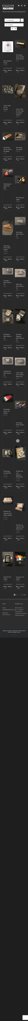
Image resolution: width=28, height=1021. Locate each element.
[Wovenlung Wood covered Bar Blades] (7, 136)
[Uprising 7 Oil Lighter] (20, 559)
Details (10, 70)
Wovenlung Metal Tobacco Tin (20, 234)
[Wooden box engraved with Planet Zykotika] (7, 500)
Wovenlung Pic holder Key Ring (8, 186)
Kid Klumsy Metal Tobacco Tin (7, 336)
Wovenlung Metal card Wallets (7, 411)
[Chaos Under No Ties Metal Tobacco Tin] (20, 361)
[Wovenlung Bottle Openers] (20, 404)
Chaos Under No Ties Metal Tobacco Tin (20, 374)
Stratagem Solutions (16, 632)
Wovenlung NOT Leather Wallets (7, 247)
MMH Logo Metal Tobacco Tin (20, 286)
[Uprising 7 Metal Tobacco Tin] (7, 271)
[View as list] (15, 28)
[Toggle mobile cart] (18, 5)
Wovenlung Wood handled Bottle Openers (20, 57)
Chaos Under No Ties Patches (7, 107)
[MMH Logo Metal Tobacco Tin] (20, 273)
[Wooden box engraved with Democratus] (20, 507)
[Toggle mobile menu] (25, 5)
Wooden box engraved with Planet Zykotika (8, 513)
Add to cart (18, 71)
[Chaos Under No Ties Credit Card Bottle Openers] (20, 91)
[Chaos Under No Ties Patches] (7, 89)
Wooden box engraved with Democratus (20, 527)
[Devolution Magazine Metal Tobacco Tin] (20, 316)
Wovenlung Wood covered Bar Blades (8, 149)
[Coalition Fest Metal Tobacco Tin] (7, 361)
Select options (6, 71)
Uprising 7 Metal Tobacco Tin (7, 282)
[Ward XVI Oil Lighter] (7, 559)
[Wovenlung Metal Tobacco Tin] (20, 221)
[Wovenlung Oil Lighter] (20, 179)
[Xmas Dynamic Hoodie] (7, 46)
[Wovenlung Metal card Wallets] (7, 398)
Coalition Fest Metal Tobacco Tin (7, 373)
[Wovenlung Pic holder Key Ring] (7, 173)
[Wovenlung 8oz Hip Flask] (7, 453)
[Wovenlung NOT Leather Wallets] (7, 227)
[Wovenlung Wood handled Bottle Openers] (20, 44)
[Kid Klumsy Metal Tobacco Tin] (7, 316)
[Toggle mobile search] (21, 5)
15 (21, 594)
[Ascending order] (22, 20)
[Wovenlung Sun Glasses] (20, 136)
